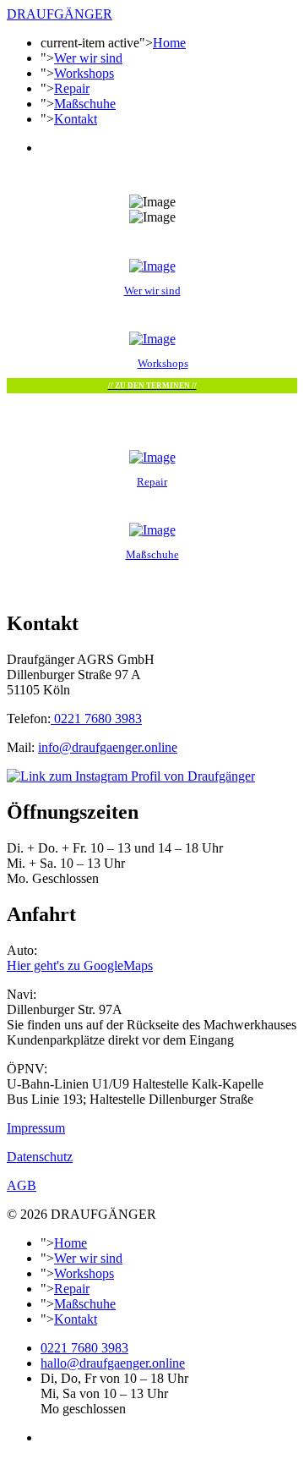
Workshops (84, 73)
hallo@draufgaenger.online (113, 1363)
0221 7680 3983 (96, 718)
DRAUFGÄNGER (59, 14)
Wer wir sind (88, 58)
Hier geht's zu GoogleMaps (80, 965)
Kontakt (75, 119)
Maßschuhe (85, 103)
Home (169, 43)
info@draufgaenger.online (107, 747)
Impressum (36, 1128)
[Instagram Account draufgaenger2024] (131, 776)
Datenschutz (40, 1156)
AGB (21, 1185)
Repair (72, 88)
